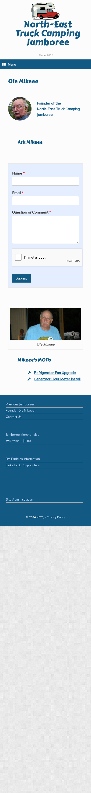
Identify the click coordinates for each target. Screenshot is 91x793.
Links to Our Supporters (23, 465)
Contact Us (13, 417)
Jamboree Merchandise (22, 434)
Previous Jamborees (20, 404)
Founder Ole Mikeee (20, 410)
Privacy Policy (56, 517)
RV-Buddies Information (23, 459)
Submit (21, 278)
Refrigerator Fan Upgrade (55, 372)
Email (18, 192)
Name (18, 173)
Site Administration (19, 499)
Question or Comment (31, 212)
